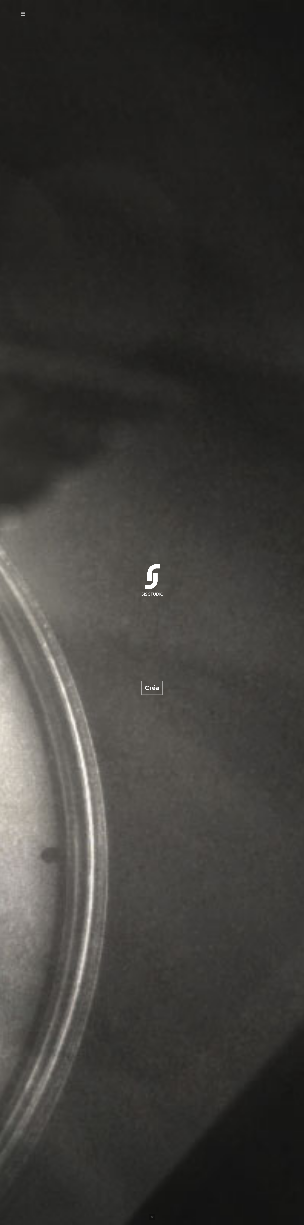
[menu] (23, 14)
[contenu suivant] (152, 1217)
